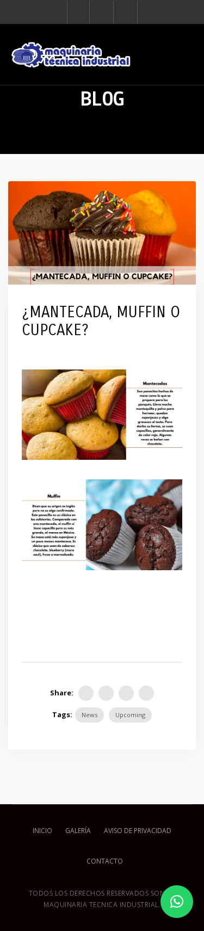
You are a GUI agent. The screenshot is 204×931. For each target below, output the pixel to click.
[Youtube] (126, 12)
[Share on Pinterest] (126, 693)
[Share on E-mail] (146, 693)
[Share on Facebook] (86, 693)
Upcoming (130, 715)
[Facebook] (78, 12)
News (89, 715)
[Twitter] (106, 693)
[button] (176, 901)
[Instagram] (102, 12)
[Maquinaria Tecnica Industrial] (70, 54)
